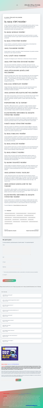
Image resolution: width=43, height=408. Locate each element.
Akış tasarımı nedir (20, 215)
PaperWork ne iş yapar (8, 223)
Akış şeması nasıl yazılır (31, 213)
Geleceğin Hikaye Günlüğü (32, 5)
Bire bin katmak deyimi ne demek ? (8, 320)
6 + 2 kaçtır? (5, 274)
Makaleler (9, 210)
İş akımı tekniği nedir (31, 217)
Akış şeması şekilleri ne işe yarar (10, 215)
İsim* (3, 257)
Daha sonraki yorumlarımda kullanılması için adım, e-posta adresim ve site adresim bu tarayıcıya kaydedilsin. (21, 272)
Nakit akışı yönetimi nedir (33, 221)
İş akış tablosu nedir (23, 219)
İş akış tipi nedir (30, 219)
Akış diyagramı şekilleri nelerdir (10, 213)
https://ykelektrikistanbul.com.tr (30, 286)
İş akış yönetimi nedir (8, 221)
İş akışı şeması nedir (16, 221)
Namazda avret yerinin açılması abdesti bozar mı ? (11, 310)
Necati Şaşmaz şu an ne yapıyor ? (8, 340)
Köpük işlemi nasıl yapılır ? (7, 325)
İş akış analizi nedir (8, 219)
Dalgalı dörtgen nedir (8, 217)
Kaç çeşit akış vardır (24, 221)
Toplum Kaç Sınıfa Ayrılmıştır (32, 230)
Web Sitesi (4, 266)
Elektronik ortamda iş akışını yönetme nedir (20, 217)
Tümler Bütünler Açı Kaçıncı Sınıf (20, 205)
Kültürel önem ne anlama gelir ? (7, 315)
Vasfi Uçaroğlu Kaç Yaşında (10, 230)
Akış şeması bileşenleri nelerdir (21, 213)
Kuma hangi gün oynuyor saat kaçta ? (8, 330)
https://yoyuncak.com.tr (18, 286)
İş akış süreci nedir (16, 219)
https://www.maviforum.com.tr (6, 286)
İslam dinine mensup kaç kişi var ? (8, 305)
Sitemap (39, 286)
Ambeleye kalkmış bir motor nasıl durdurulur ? (10, 335)
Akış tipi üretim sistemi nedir (28, 215)
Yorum (4, 244)
